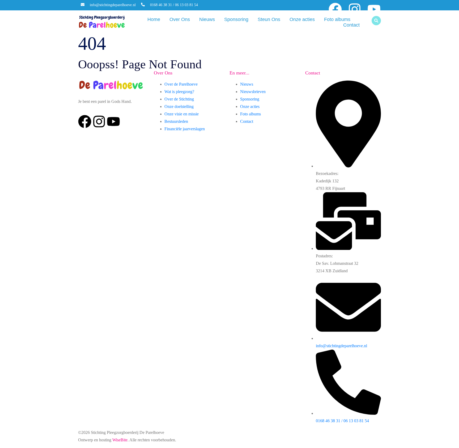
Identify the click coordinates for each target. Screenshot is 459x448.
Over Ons (179, 19)
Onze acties (302, 19)
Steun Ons (269, 19)
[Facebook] (335, 9)
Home (153, 19)
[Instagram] (354, 9)
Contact (351, 25)
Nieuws (207, 19)
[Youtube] (374, 9)
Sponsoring (236, 19)
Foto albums (337, 19)
